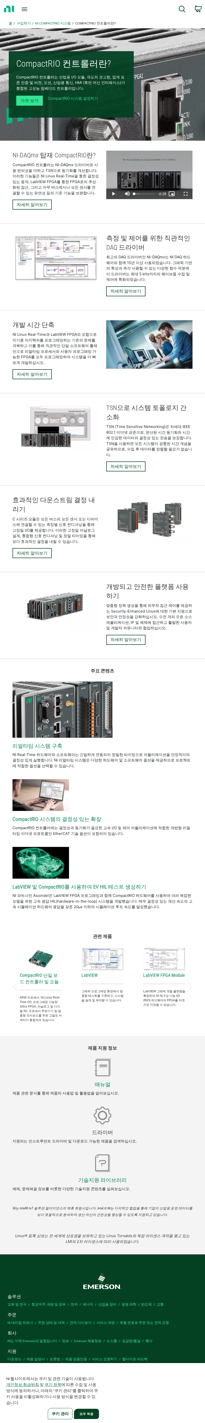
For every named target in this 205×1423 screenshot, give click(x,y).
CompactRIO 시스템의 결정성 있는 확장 (56, 819)
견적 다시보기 (81, 1322)
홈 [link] (10, 23)
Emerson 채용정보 (88, 1340)
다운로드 (15, 1359)
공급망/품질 (131, 1340)
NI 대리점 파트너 (20, 1322)
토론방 (55, 1359)
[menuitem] (182, 10)
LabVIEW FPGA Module (164, 975)
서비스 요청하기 (104, 1359)
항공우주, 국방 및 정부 (49, 1304)
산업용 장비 (107, 1304)
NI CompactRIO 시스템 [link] (53, 23)
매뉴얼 (102, 1084)
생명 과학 (129, 1304)
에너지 (88, 1304)
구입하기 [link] (24, 23)
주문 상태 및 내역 (51, 1322)
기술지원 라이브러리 (102, 1180)
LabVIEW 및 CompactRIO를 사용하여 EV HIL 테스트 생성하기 (79, 887)
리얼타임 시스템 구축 (37, 746)
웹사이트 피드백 (135, 1359)
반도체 (146, 1304)
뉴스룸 (111, 1340)
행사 (149, 1340)
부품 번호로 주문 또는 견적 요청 (144, 1322)
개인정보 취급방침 (22, 1384)
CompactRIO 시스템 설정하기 (73, 98)
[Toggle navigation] (31, 9)
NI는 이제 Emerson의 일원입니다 (32, 1340)
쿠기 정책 (52, 1384)
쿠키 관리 (60, 1413)
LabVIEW (90, 975)
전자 (74, 1304)
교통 (160, 1304)
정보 (65, 1340)
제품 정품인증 (76, 1359)
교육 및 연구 (17, 1304)
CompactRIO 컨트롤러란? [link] (95, 23)
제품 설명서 (35, 1359)
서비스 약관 (105, 1322)
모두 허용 (87, 1414)
